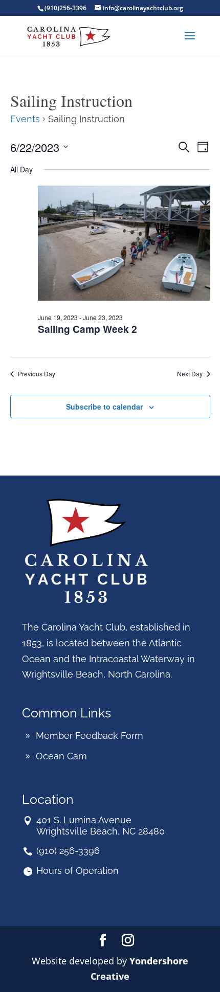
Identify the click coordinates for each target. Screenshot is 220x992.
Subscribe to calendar (104, 406)
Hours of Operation (77, 870)
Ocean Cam (61, 756)
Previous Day (36, 374)
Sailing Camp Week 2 (87, 329)
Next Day (190, 374)
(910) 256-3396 (68, 850)
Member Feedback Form (89, 735)
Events (25, 119)
